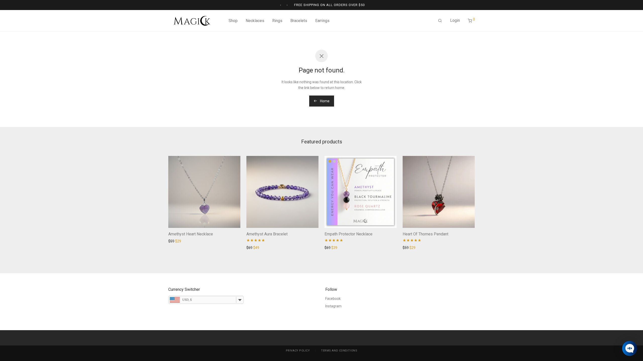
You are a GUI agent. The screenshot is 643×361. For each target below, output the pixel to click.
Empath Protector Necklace (348, 234)
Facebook (333, 299)
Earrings (322, 20)
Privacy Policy (298, 350)
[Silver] (334, 161)
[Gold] (330, 161)
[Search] (440, 21)
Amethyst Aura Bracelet (267, 234)
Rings (277, 20)
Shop (233, 20)
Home (324, 101)
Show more (196, 241)
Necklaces (255, 20)
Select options (334, 248)
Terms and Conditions (339, 350)
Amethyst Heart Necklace (190, 234)
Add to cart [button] (175, 241)
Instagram (333, 306)
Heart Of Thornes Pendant (425, 234)
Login (455, 20)
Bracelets (298, 20)
